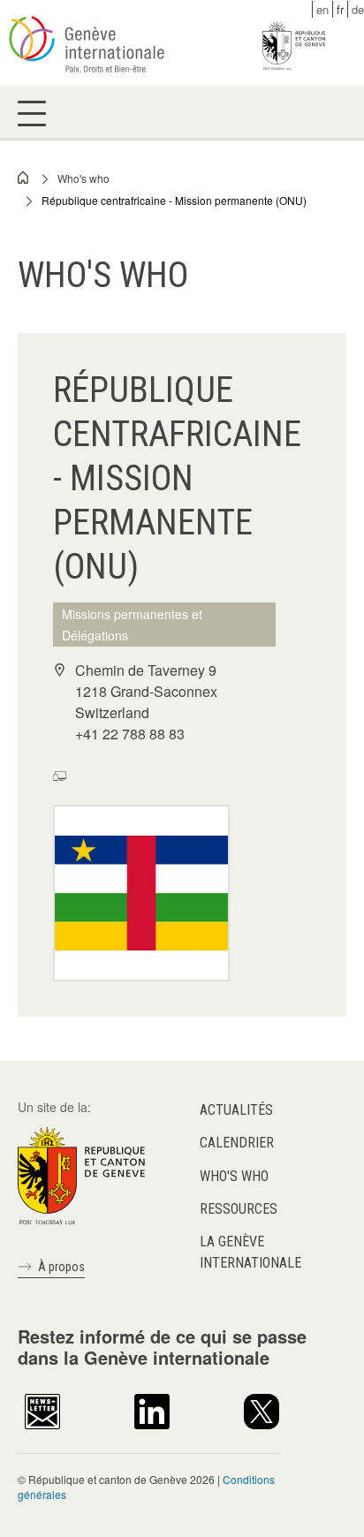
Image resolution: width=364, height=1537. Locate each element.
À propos (61, 1267)
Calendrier (237, 1142)
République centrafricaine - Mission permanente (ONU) (174, 200)
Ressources (238, 1208)
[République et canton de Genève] (81, 1174)
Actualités (236, 1110)
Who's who (83, 178)
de (358, 9)
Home (24, 177)
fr (340, 9)
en (322, 9)
